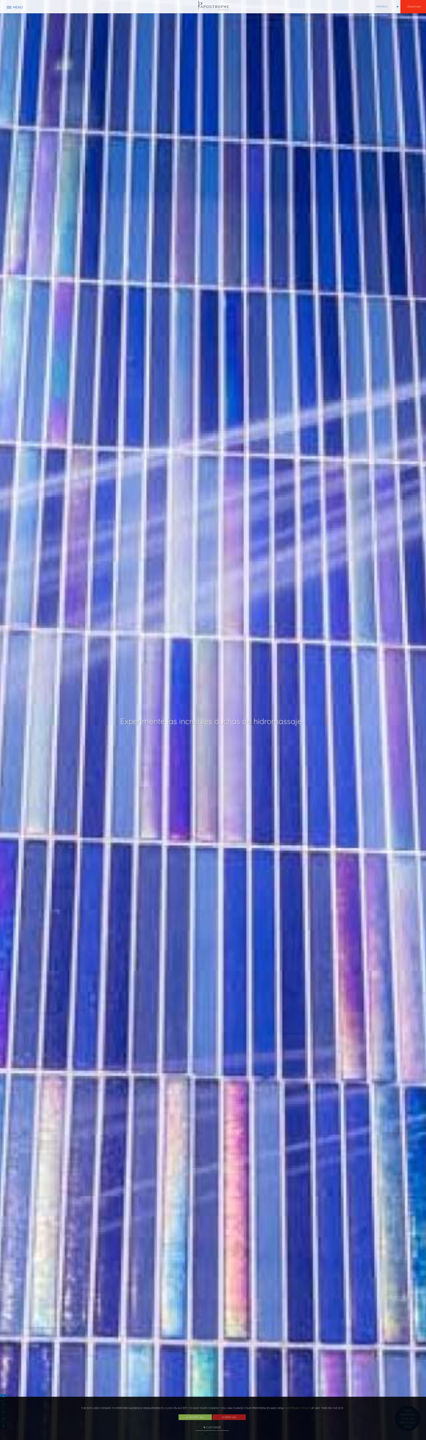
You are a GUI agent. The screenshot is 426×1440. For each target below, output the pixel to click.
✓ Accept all (195, 1417)
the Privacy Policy (297, 1408)
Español (382, 6)
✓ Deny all (229, 1417)
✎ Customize (212, 1427)
